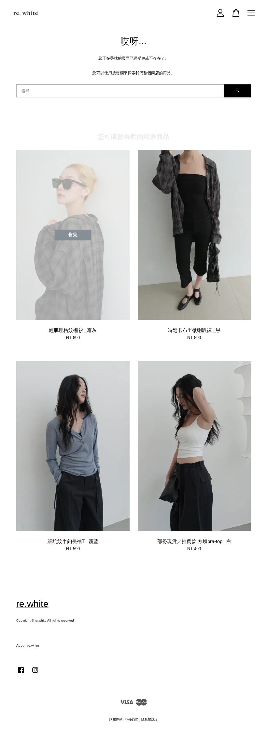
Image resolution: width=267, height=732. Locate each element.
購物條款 (115, 719)
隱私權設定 (149, 719)
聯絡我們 (131, 719)
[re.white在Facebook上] (20, 673)
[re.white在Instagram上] (35, 673)
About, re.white (27, 645)
